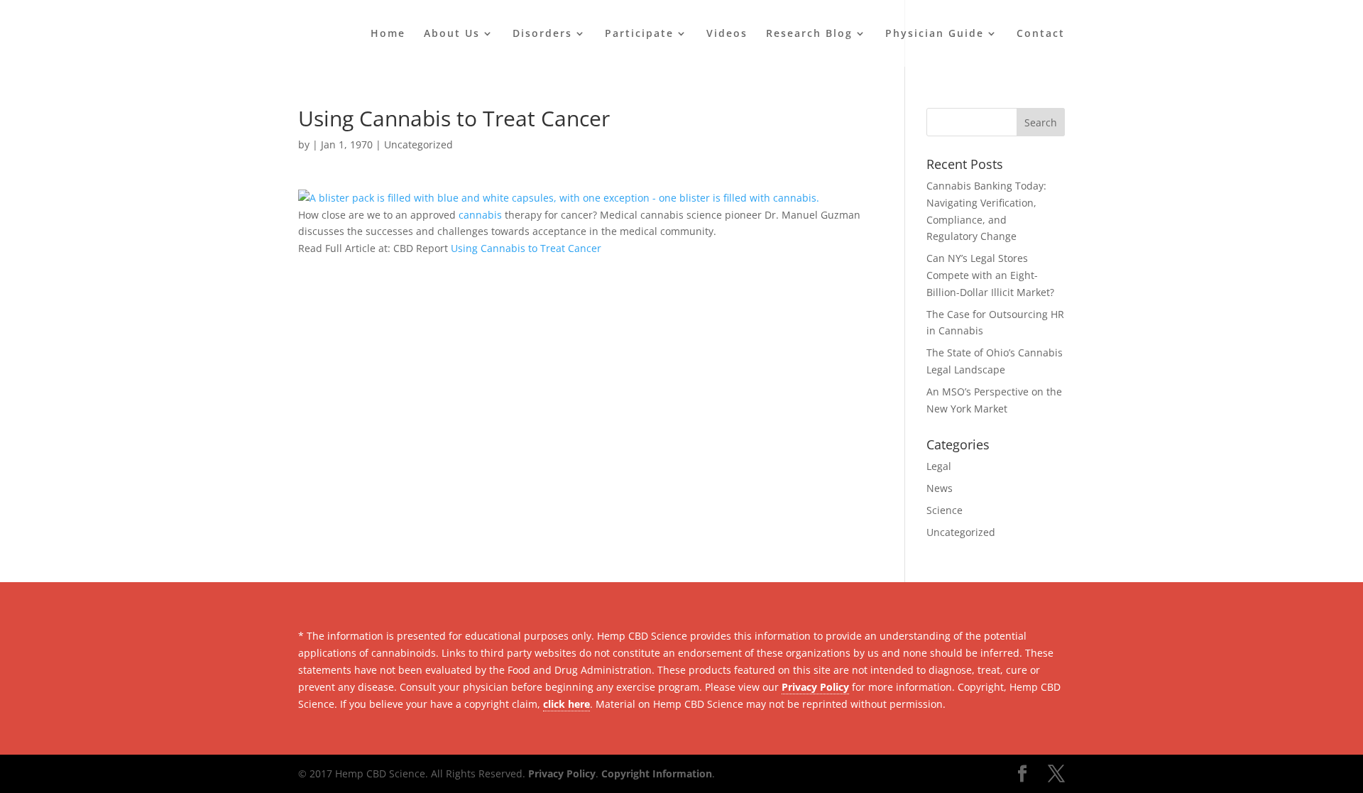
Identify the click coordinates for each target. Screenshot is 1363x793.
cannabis (480, 215)
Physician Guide (934, 34)
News (939, 488)
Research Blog (809, 34)
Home (388, 34)
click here (566, 704)
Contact (1041, 34)
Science (944, 510)
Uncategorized (418, 144)
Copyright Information (656, 773)
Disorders (542, 34)
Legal (938, 466)
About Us (452, 34)
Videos (727, 34)
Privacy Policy (815, 687)
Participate (639, 34)
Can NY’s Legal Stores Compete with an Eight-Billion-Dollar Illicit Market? (990, 275)
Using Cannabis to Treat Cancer (526, 248)
